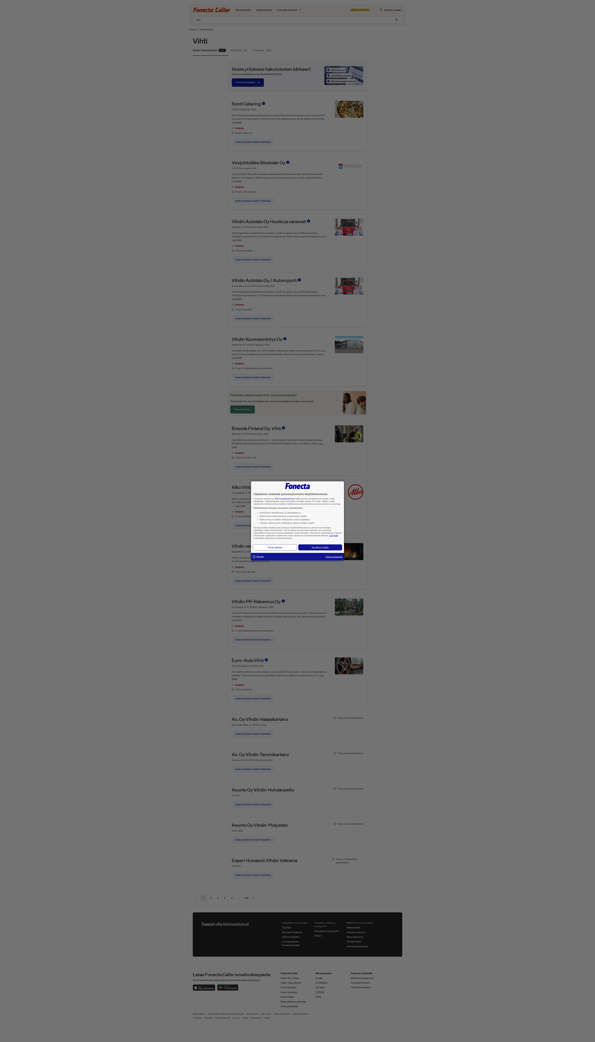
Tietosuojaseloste (333, 557)
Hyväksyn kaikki (320, 547)
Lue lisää (333, 535)
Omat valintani (275, 547)
